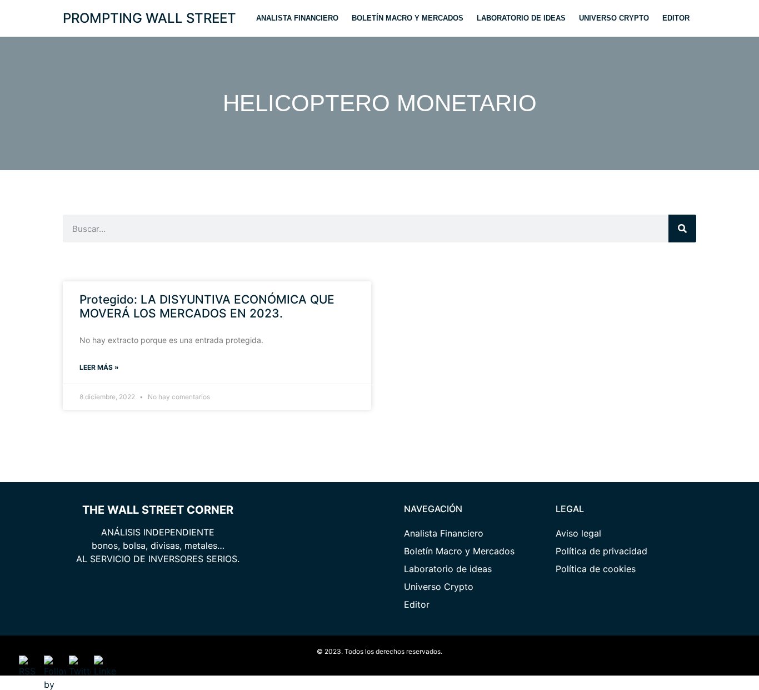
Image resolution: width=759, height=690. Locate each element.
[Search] (682, 228)
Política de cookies (596, 568)
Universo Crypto (614, 18)
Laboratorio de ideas (521, 18)
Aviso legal (578, 533)
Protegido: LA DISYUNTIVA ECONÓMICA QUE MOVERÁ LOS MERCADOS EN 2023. (206, 306)
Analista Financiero (297, 18)
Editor (676, 18)
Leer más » (99, 367)
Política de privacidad (601, 551)
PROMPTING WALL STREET (149, 18)
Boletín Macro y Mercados (407, 18)
